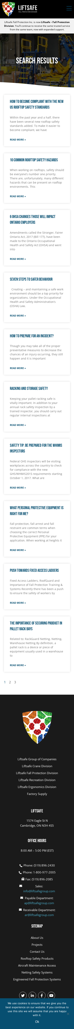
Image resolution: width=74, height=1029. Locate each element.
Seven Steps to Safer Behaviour (31, 279)
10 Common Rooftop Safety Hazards (34, 160)
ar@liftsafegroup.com (39, 915)
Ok (37, 1021)
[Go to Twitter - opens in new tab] (23, 995)
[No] (68, 1013)
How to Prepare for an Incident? (32, 336)
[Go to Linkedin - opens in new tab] (32, 995)
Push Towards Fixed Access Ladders (34, 570)
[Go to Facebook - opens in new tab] (42, 995)
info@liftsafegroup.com (39, 891)
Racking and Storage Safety (29, 388)
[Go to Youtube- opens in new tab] (51, 995)
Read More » (18, 139)
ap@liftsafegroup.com (39, 903)
